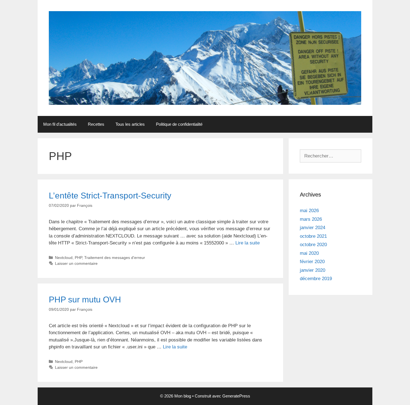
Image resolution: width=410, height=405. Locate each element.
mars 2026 (311, 219)
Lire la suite (247, 243)
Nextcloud (64, 257)
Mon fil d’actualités (60, 124)
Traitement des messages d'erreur (114, 257)
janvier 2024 (312, 227)
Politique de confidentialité (179, 124)
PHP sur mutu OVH (85, 299)
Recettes (96, 124)
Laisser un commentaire (76, 263)
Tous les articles (130, 124)
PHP (78, 257)
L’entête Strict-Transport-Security (110, 195)
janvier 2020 (312, 270)
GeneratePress (236, 396)
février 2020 (312, 261)
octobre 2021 (313, 236)
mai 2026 (309, 210)
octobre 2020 (313, 244)
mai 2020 (309, 253)
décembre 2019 (316, 278)
